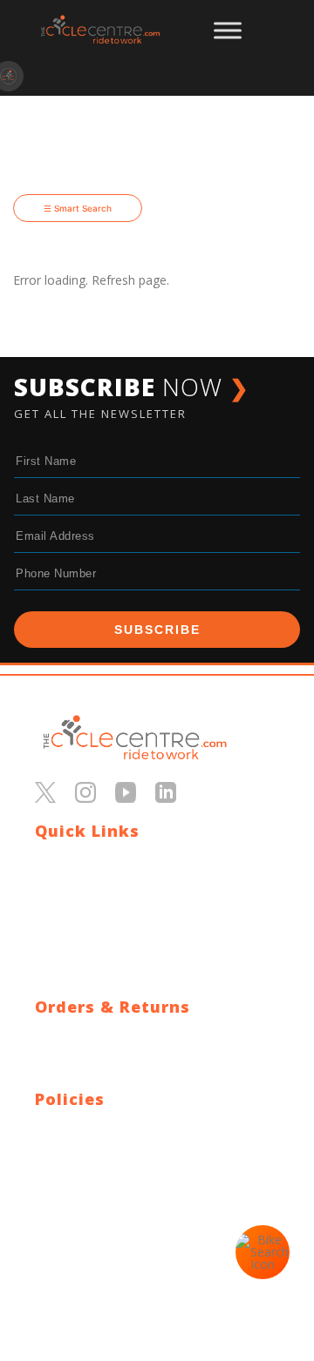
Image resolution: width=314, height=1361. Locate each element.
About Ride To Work (92, 922)
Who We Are (70, 901)
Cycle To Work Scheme (100, 943)
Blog (48, 881)
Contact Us (66, 860)
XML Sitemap (72, 985)
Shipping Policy (77, 1035)
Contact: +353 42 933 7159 (111, 1232)
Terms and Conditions (97, 1149)
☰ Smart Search (78, 208)
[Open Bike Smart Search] (263, 1252)
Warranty (60, 1077)
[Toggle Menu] (227, 30)
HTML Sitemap (77, 964)
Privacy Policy (73, 1128)
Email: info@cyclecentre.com (115, 1211)
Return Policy (72, 1056)
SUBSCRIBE (157, 630)
